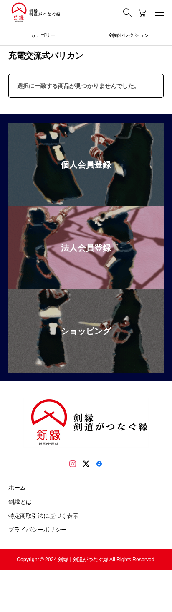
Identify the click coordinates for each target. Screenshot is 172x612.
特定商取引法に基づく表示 (43, 515)
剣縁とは (20, 501)
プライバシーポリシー (37, 529)
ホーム (17, 487)
